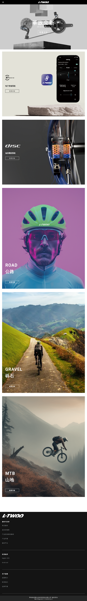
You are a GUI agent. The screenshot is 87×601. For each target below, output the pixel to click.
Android (5, 562)
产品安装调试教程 (8, 534)
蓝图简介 (5, 577)
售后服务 (5, 525)
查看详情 (12, 91)
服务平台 (5, 543)
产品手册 (5, 538)
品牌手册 (5, 586)
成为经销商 (6, 530)
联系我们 (5, 582)
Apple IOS (5, 558)
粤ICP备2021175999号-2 (43, 599)
